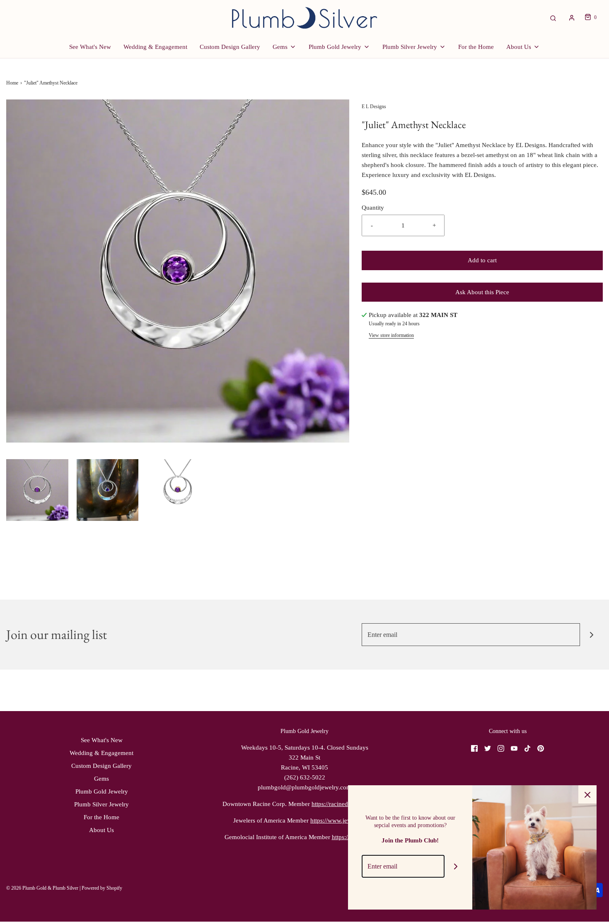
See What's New (90, 47)
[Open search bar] (553, 17)
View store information (391, 335)
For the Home (476, 47)
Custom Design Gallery (230, 47)
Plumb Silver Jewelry (101, 804)
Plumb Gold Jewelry (101, 791)
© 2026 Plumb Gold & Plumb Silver (42, 888)
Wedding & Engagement (155, 47)
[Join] (591, 634)
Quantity (373, 207)
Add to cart (482, 260)
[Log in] (572, 18)
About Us (101, 830)
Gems (101, 778)
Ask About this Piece (482, 292)
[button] (37, 490)
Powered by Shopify (102, 888)
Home (12, 83)
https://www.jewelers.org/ (343, 820)
